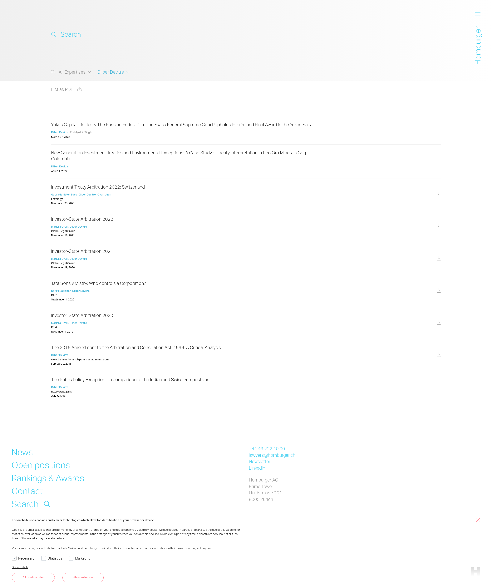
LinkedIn (257, 468)
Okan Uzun (104, 194)
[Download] (439, 194)
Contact (27, 490)
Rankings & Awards (48, 477)
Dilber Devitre (59, 132)
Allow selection (83, 577)
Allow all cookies (33, 577)
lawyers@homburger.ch (272, 455)
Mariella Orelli (59, 226)
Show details (20, 567)
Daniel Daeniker (61, 290)
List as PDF (62, 89)
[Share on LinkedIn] (439, 130)
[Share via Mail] (429, 131)
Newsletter (259, 461)
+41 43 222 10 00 (267, 448)
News (22, 451)
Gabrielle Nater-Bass (64, 194)
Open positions (41, 464)
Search (25, 503)
